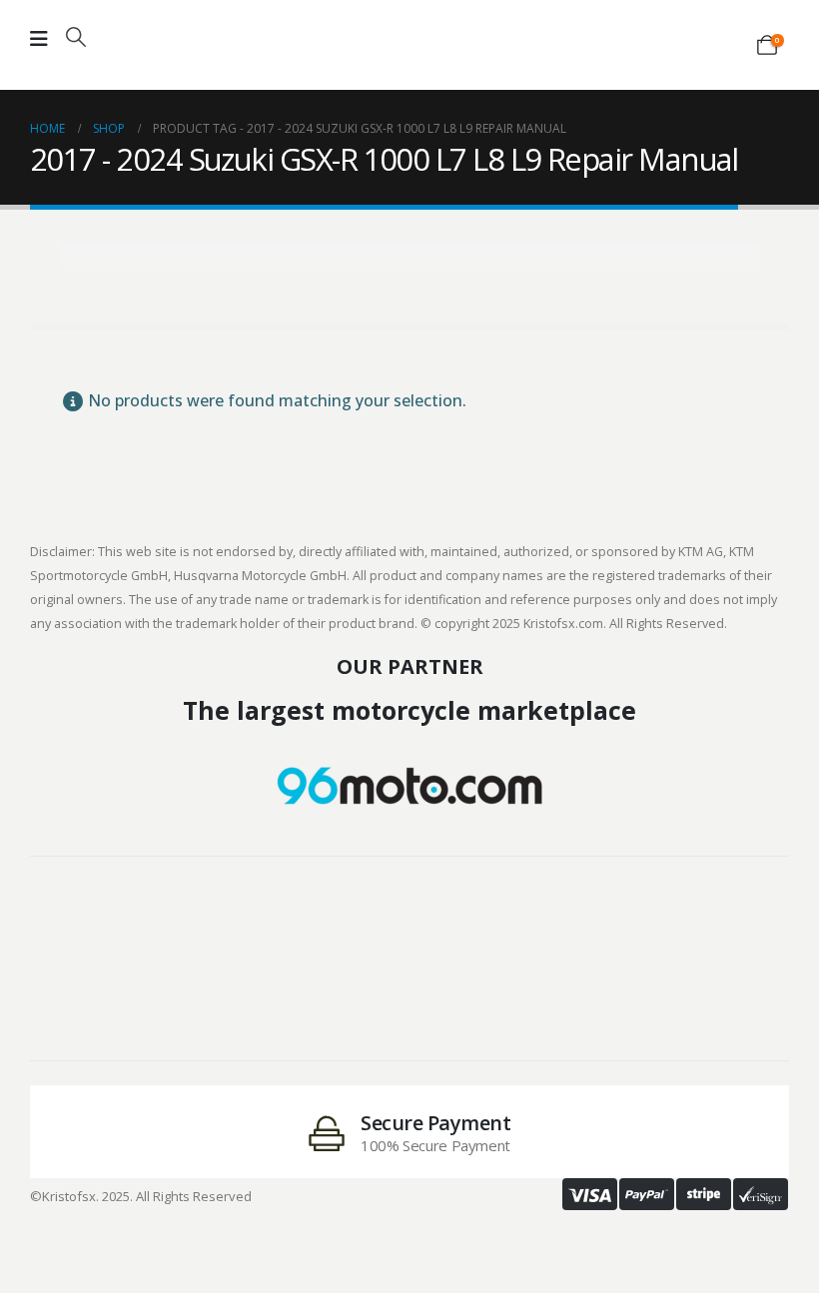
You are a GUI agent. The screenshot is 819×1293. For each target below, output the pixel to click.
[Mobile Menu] (39, 39)
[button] (76, 37)
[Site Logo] (409, 32)
